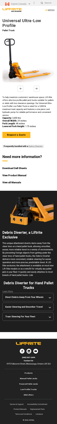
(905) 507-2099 (28, 357)
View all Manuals (11, 182)
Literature (39, 414)
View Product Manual (14, 175)
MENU (51, 10)
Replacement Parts (37, 409)
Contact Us (28, 361)
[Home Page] (12, 10)
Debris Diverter (36, 146)
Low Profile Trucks (28, 389)
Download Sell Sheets (14, 168)
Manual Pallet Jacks (28, 379)
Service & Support (17, 404)
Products (29, 373)
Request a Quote (16, 135)
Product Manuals (20, 409)
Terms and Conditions (23, 414)
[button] (43, 3)
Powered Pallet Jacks (28, 384)
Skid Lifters (29, 395)
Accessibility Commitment (37, 404)
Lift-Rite (22, 352)
